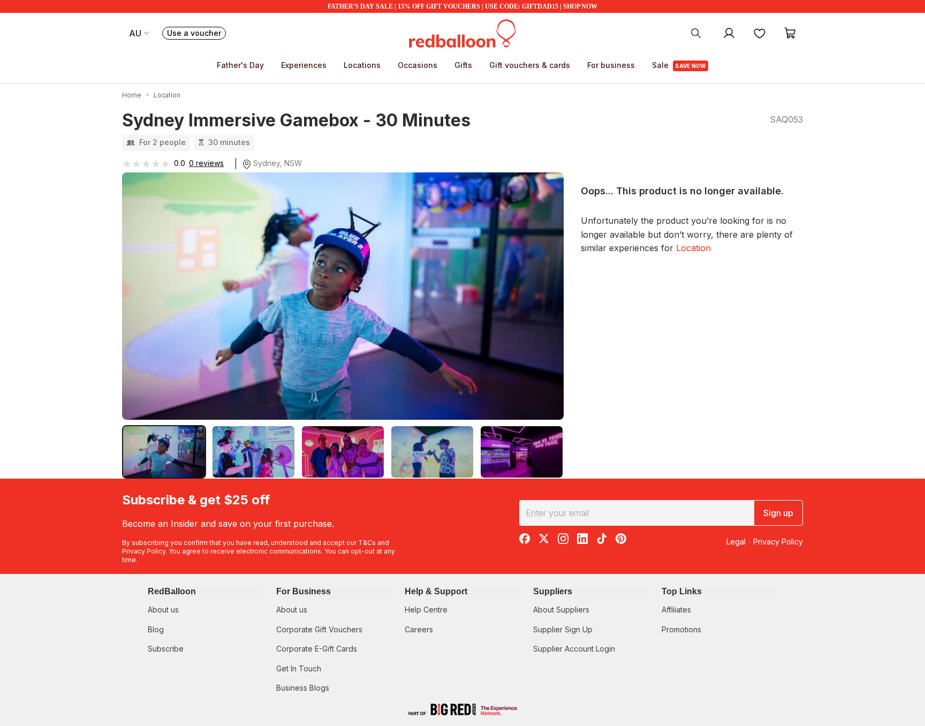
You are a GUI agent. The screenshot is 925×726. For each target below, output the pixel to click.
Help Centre (426, 609)
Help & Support (436, 591)
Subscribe (166, 648)
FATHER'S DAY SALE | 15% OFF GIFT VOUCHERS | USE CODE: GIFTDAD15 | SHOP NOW (462, 6)
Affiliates (676, 609)
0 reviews (206, 163)
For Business (303, 591)
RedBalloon (172, 591)
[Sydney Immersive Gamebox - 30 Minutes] (164, 452)
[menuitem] (695, 32)
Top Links (682, 591)
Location (693, 248)
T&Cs (367, 543)
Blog (156, 629)
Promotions (681, 629)
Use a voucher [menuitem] (196, 34)
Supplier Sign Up (563, 629)
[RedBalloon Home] (462, 32)
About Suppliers (561, 609)
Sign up (778, 513)
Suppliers (552, 591)
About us (163, 609)
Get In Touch (298, 668)
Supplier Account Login (574, 648)
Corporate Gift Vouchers (319, 629)
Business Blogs (302, 687)
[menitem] (759, 33)
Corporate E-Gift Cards (316, 648)
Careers (419, 629)
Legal (736, 541)
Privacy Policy (143, 551)
